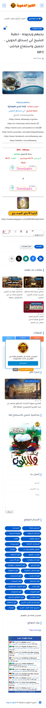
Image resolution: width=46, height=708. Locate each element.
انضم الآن (23, 363)
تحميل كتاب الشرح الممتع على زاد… (25, 683)
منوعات (11, 608)
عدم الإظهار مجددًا (26, 369)
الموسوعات (14, 544)
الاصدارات (15, 528)
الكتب (16, 539)
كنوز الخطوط (13, 571)
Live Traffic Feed (24, 638)
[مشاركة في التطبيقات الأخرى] (12, 259)
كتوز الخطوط (15, 555)
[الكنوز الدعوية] (23, 5)
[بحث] (4, 5)
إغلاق (15, 369)
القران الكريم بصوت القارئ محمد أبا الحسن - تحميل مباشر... (14, 19)
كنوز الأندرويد (14, 560)
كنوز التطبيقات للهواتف (16, 565)
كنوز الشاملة (35, 581)
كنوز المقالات (35, 597)
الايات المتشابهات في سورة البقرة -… (26, 653)
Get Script (17, 691)
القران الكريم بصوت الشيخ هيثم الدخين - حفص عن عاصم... (36, 320)
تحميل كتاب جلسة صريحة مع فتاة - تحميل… (24, 688)
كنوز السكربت (34, 576)
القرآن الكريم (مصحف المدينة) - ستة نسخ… (25, 678)
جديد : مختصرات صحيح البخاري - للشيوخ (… (23, 643)
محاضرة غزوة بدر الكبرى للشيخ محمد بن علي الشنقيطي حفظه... (13, 295)
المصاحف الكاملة (33, 544)
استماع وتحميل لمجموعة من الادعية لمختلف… (28, 659)
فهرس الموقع (34, 555)
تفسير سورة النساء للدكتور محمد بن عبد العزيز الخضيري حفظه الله (24, 405)
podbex (16, 675)
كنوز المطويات (16, 592)
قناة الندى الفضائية (17, 107)
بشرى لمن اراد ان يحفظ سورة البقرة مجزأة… (23, 648)
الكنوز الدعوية (11, 703)
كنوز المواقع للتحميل (16, 597)
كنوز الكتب (36, 587)
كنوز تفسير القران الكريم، (30, 602)
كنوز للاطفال (11, 602)
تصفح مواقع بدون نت (31, 549)
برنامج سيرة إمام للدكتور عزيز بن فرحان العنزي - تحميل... (34, 295)
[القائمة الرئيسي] (42, 5)
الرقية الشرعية (15, 533)
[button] (33, 259)
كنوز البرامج (35, 565)
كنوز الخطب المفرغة (32, 571)
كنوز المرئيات (35, 592)
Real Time (24, 691)
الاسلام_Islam (34, 528)
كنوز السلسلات (15, 576)
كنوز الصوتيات (37, 29)
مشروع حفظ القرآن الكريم (30, 608)
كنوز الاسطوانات (33, 560)
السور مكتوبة (35, 539)
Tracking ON (31, 691)
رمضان (12, 549)
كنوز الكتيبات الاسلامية (17, 587)
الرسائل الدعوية (34, 533)
